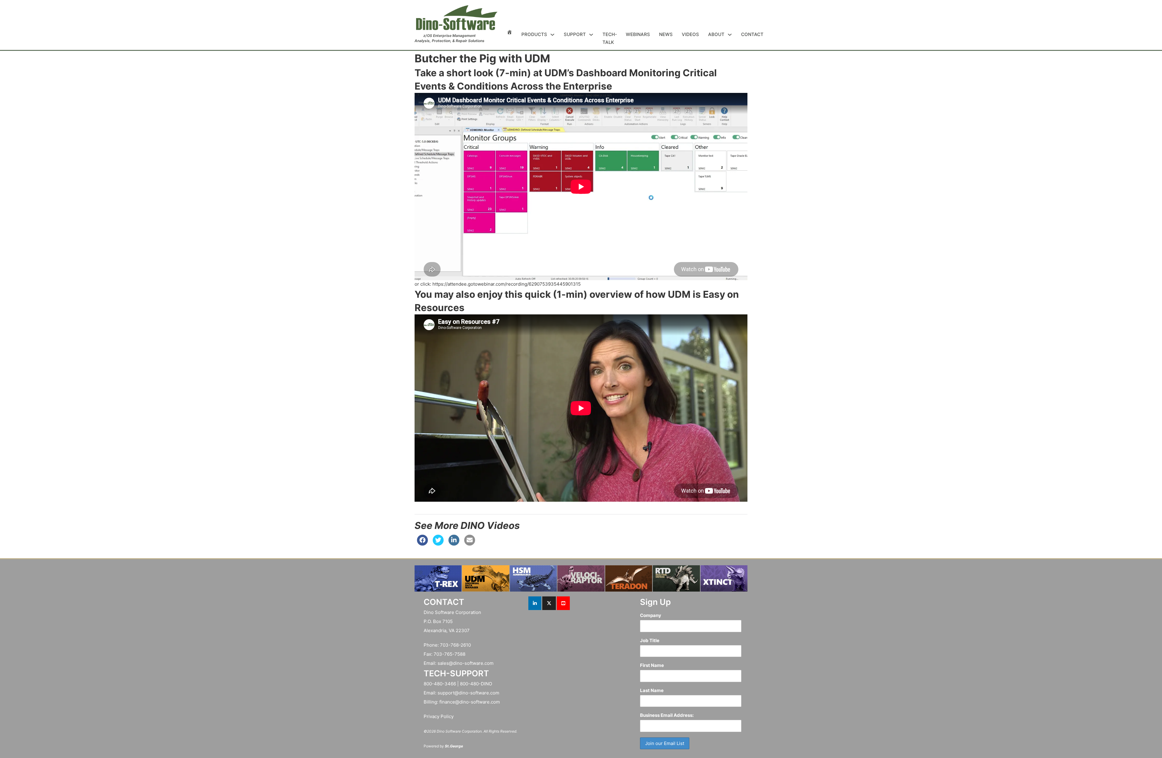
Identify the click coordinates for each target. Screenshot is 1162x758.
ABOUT (716, 34)
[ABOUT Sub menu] (729, 34)
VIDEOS (690, 34)
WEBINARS (638, 34)
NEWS (666, 34)
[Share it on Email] (469, 544)
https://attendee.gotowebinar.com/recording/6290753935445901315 (506, 284)
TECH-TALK (609, 38)
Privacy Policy (439, 716)
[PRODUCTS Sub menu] (552, 34)
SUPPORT (575, 34)
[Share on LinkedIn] (453, 544)
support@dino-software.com (468, 693)
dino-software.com (473, 663)
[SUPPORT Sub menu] (591, 34)
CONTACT (752, 34)
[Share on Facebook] (422, 544)
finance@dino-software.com (469, 702)
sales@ (445, 663)
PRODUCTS (534, 34)
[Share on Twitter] (438, 544)
